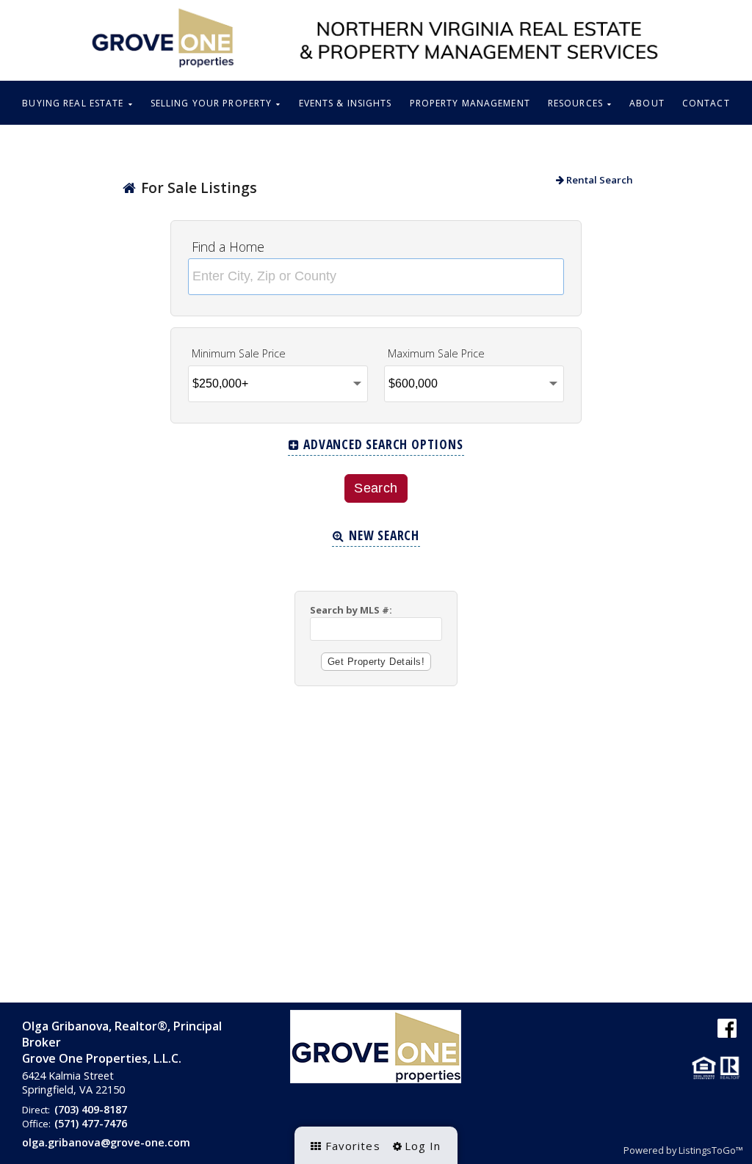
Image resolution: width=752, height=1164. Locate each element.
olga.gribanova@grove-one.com (106, 1142)
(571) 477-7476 (90, 1123)
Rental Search (598, 179)
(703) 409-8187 (90, 1109)
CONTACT (706, 103)
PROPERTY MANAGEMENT (470, 103)
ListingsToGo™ (711, 1150)
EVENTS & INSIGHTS (345, 103)
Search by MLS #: (351, 609)
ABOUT (647, 103)
